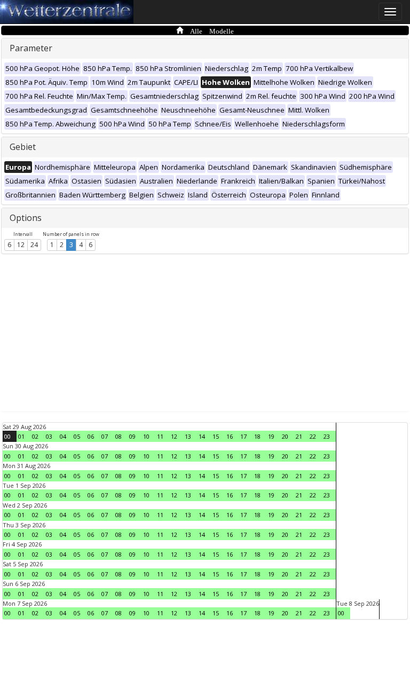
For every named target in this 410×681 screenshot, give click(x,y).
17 (243, 436)
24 (34, 244)
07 (104, 436)
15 (215, 436)
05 (77, 436)
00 (7, 436)
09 (132, 436)
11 (160, 436)
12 (21, 244)
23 (327, 436)
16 (229, 436)
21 (299, 436)
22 (313, 436)
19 (271, 436)
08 (118, 436)
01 (21, 436)
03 (49, 436)
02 (35, 436)
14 (202, 436)
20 (285, 436)
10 (146, 436)
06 (91, 436)
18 (257, 436)
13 (188, 436)
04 (63, 436)
